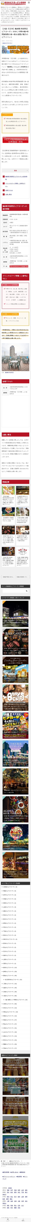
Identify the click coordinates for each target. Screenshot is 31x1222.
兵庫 (22, 1201)
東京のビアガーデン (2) (9, 935)
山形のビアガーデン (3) (9, 907)
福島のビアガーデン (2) (9, 911)
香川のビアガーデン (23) (10, 1040)
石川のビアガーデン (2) (9, 951)
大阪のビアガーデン (7, 43)
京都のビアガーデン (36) (10, 991)
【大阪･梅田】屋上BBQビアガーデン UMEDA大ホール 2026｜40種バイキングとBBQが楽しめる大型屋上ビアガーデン (15, 734)
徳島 (8, 1207)
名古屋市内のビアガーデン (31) (13, 979)
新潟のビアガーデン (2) (9, 943)
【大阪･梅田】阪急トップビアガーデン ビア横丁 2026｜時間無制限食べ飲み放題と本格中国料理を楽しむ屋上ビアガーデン (15, 623)
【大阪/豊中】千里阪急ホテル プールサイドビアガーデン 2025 (8, 519)
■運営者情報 (6, 1172)
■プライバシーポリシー (9, 1176)
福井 (19, 1196)
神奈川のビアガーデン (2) (10, 939)
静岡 (7, 1199)
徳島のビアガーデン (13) (10, 1036)
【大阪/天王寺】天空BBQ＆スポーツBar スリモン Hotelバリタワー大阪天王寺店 (22, 538)
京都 (15, 1201)
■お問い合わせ (14, 1172)
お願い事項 (8, 194)
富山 (12, 1196)
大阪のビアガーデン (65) (10, 995)
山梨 (22, 1196)
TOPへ (23, 1220)
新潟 (8, 1196)
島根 (12, 1205)
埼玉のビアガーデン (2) (9, 927)
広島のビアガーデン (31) (10, 1028)
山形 (22, 1190)
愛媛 (15, 1207)
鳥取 (8, 1205)
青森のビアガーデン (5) (9, 891)
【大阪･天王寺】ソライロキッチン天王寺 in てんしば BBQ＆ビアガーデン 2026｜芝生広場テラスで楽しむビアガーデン (23, 577)
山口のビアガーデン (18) (10, 1032)
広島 (19, 1205)
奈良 (26, 1201)
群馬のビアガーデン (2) (9, 923)
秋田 (19, 1190)
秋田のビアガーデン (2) (9, 903)
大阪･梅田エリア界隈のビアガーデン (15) (16, 999)
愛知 (11, 1199)
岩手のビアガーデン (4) (9, 895)
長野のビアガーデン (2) (9, 963)
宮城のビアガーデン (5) (9, 899)
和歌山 (4, 1203)
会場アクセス (9, 190)
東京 (26, 1192)
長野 (26, 1196)
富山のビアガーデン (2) (9, 947)
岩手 (12, 1190)
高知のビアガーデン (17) (10, 1048)
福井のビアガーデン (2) (9, 955)
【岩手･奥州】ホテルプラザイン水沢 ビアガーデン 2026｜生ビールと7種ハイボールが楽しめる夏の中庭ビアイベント (16, 1144)
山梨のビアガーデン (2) (9, 959)
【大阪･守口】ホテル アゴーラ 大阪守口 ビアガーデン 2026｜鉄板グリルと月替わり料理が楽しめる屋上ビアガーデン (8, 539)
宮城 (15, 1190)
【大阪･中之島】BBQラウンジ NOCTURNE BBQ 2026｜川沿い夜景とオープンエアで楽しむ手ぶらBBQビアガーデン (15, 874)
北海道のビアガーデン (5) (10, 887)
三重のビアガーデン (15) (10, 983)
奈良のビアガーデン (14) (10, 1008)
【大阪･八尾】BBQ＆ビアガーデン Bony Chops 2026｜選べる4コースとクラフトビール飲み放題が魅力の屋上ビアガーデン (14, 706)
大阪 (19, 1201)
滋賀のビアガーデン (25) (10, 987)
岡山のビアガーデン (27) (10, 1024)
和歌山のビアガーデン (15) (10, 1012)
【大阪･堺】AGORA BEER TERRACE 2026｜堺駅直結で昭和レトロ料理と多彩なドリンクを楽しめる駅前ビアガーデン (8, 561)
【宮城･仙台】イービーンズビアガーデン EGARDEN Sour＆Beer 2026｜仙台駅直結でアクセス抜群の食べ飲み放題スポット (16, 1087)
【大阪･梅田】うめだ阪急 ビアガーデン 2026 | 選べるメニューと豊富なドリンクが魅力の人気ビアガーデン (15, 762)
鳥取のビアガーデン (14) (10, 1016)
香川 (12, 1207)
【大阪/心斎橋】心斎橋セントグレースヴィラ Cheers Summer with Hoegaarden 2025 (22, 520)
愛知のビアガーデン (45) (10, 975)
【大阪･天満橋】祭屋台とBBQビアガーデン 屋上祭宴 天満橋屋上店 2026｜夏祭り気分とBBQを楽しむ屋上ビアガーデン (22, 561)
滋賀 (12, 1201)
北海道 (10, 1188)
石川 (15, 1196)
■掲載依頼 (22, 1172)
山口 (22, 1205)
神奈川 (4, 1194)
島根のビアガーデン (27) (10, 1020)
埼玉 (19, 1192)
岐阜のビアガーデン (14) (10, 967)
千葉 (22, 1192)
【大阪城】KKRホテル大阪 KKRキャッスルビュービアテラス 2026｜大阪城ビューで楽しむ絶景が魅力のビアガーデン (22, 500)
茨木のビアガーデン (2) (9, 915)
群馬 (15, 1192)
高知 (19, 1207)
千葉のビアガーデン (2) (9, 931)
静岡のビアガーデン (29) (10, 971)
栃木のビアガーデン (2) (9, 919)
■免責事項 (19, 1176)
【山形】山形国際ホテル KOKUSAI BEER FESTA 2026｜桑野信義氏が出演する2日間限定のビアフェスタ (16, 1067)
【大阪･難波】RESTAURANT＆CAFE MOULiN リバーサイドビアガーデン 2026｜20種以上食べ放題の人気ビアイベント (8, 500)
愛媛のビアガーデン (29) (10, 1044)
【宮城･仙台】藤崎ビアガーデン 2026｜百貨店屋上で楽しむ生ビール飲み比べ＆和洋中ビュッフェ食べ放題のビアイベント (16, 1125)
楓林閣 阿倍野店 (9, 372)
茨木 (8, 1192)
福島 (26, 1190)
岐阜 (4, 1199)
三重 (8, 1201)
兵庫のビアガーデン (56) (10, 1004)
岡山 (15, 1205)
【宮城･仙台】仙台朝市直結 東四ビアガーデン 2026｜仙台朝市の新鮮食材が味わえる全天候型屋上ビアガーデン (16, 1106)
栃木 (12, 1192)
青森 (8, 1190)
